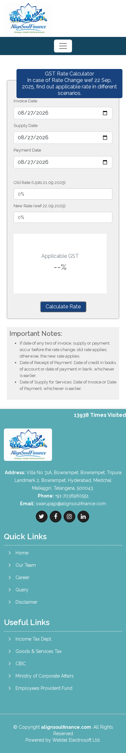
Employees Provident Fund (44, 688)
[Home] (28, 18)
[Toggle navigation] (63, 46)
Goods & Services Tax (39, 651)
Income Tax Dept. (34, 639)
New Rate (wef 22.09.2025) (40, 205)
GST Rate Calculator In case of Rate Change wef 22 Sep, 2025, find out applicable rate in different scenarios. (69, 83)
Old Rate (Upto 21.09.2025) (40, 182)
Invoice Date (25, 100)
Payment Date (27, 150)
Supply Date (25, 125)
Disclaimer (26, 602)
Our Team (26, 565)
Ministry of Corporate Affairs (45, 676)
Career (22, 577)
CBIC (21, 663)
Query (22, 590)
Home (22, 553)
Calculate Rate (63, 306)
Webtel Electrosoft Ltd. (76, 740)
